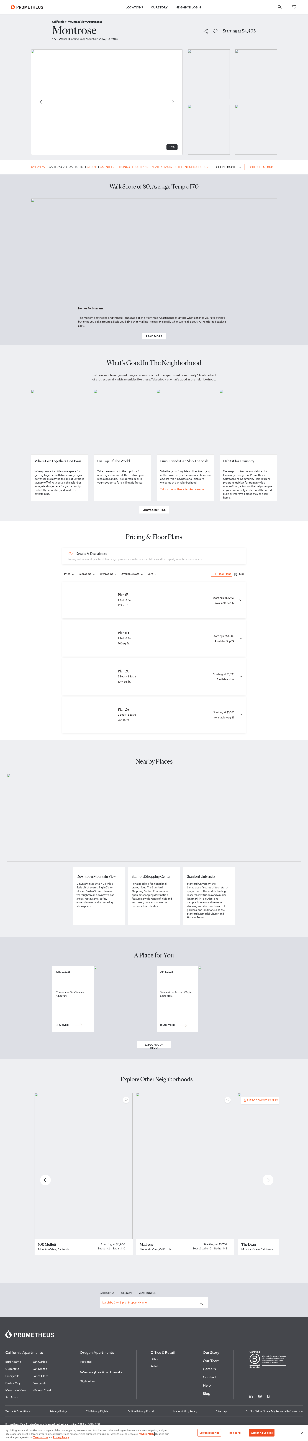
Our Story (159, 7)
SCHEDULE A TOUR (261, 167)
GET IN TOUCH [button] (225, 167)
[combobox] (154, 1302)
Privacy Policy (146, 1433)
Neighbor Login (188, 7)
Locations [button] (134, 7)
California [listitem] (59, 21)
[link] (27, 7)
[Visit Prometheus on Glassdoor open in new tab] (268, 1396)
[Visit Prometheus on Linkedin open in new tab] (251, 1396)
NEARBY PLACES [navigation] (162, 167)
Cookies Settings (209, 1432)
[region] (154, 1433)
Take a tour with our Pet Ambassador (182, 489)
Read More (154, 336)
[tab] (239, 574)
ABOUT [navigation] (91, 167)
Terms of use (40, 1437)
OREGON (126, 1293)
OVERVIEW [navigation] (38, 167)
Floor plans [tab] (224, 574)
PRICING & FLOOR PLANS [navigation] (133, 167)
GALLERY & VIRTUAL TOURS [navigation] (66, 167)
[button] (206, 31)
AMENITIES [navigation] (107, 167)
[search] (279, 6)
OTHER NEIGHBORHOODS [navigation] (191, 167)
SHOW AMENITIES (154, 510)
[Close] (302, 1433)
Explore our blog (154, 1045)
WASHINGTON (147, 1293)
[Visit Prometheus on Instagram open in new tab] (260, 1396)
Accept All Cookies (262, 1432)
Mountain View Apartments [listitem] (85, 21)
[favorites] (294, 6)
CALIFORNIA (107, 1293)
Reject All (235, 1432)
